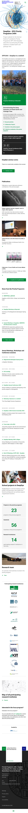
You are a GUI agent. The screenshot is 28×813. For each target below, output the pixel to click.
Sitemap (4, 790)
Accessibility (5, 799)
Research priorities (9, 122)
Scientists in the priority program (12, 127)
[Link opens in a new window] (14, 754)
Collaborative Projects (10, 124)
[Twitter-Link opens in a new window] (24, 749)
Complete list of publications (17, 279)
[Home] (4, 749)
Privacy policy (5, 793)
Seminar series (9, 170)
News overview (9, 339)
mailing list (18, 714)
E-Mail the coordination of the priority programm (12, 130)
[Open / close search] (25, 2)
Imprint (3, 796)
